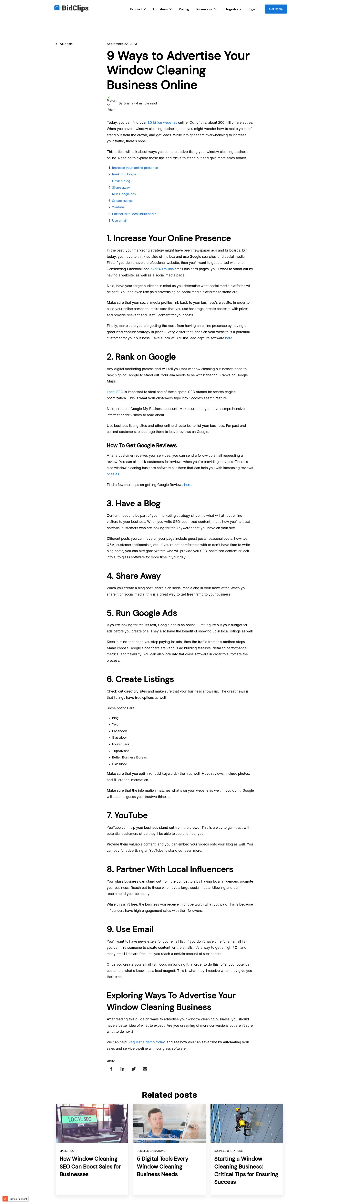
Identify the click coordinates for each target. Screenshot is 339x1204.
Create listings (122, 201)
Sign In (253, 9)
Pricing (184, 9)
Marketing (67, 1150)
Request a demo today (146, 1042)
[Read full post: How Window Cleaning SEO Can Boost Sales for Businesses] (92, 1123)
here (228, 338)
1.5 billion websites (162, 122)
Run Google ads (124, 194)
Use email (119, 220)
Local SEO (115, 392)
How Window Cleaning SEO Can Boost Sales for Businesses (90, 1166)
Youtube (118, 207)
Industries (160, 9)
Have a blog (121, 181)
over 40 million (162, 269)
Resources (204, 9)
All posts (66, 44)
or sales (113, 474)
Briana (128, 103)
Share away (121, 187)
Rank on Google (124, 174)
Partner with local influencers (134, 214)
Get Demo (276, 9)
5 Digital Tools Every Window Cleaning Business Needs (162, 1166)
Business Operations (151, 1150)
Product (136, 9)
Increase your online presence (135, 168)
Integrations (232, 9)
